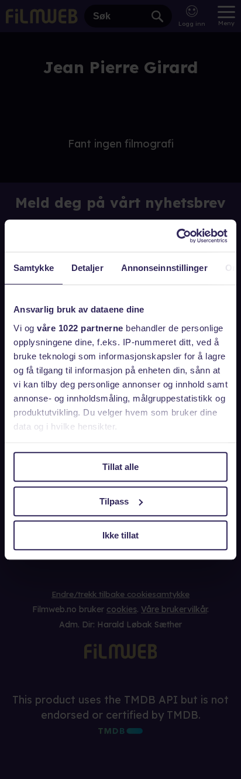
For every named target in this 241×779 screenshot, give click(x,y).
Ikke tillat (120, 535)
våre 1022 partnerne (80, 328)
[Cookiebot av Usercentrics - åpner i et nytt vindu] (176, 235)
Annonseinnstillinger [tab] (164, 268)
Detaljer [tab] (87, 268)
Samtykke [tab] (33, 268)
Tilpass (114, 501)
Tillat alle (120, 467)
